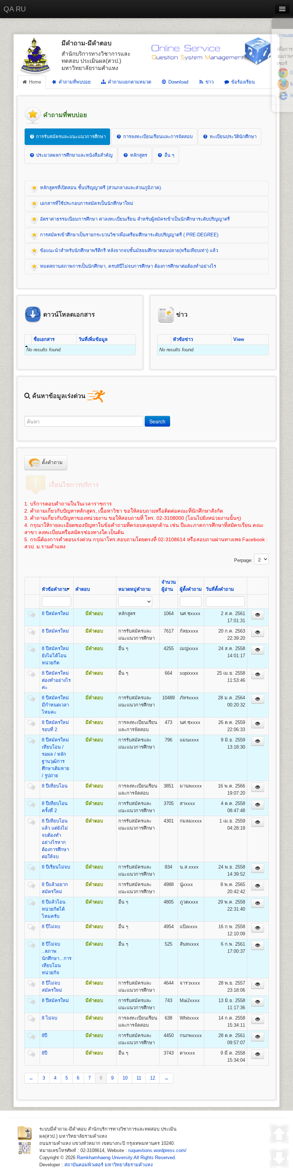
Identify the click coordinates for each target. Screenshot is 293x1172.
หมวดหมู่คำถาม (134, 589)
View (238, 339)
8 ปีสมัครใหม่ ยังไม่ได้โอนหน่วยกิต (55, 655)
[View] (257, 614)
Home (34, 82)
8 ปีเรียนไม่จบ (56, 867)
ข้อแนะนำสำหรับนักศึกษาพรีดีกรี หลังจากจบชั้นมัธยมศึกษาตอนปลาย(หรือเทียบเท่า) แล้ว (128, 250)
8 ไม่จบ (49, 1018)
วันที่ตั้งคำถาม (220, 589)
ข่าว (209, 82)
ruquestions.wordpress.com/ (157, 1150)
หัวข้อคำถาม (55, 589)
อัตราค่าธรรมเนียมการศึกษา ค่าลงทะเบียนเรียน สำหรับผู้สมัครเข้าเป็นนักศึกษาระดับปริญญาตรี (134, 219)
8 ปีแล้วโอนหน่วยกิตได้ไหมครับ (53, 909)
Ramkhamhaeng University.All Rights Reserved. (126, 1157)
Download (177, 82)
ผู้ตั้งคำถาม (191, 589)
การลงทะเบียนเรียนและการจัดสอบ (157, 136)
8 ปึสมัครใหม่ (55, 1000)
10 (125, 1078)
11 (138, 1078)
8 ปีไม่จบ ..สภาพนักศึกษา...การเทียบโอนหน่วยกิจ (56, 958)
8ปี (44, 1035)
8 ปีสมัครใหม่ (55, 613)
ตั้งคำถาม (51, 462)
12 (152, 1078)
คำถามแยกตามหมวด (128, 82)
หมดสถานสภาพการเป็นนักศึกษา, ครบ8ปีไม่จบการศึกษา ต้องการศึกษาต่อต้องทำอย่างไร (127, 266)
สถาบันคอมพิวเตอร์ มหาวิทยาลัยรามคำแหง (108, 1164)
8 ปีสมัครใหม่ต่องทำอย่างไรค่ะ (56, 680)
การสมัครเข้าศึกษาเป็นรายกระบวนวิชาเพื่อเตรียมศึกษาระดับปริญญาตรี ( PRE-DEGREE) (128, 234)
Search (157, 421)
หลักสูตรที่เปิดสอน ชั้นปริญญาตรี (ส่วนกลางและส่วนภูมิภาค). (100, 187)
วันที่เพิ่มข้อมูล (93, 339)
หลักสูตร (138, 155)
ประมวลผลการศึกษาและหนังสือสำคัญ (74, 155)
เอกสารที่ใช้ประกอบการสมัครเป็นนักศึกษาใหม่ (86, 203)
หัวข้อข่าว (183, 339)
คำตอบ (82, 589)
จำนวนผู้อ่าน (169, 585)
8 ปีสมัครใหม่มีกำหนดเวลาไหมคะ (55, 705)
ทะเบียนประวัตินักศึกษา (232, 136)
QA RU (15, 9)
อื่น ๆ (168, 155)
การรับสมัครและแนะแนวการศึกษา (70, 136)
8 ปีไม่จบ (51, 926)
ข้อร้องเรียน (242, 82)
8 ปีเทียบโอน (55, 786)
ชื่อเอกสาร (44, 339)
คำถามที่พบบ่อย (74, 82)
